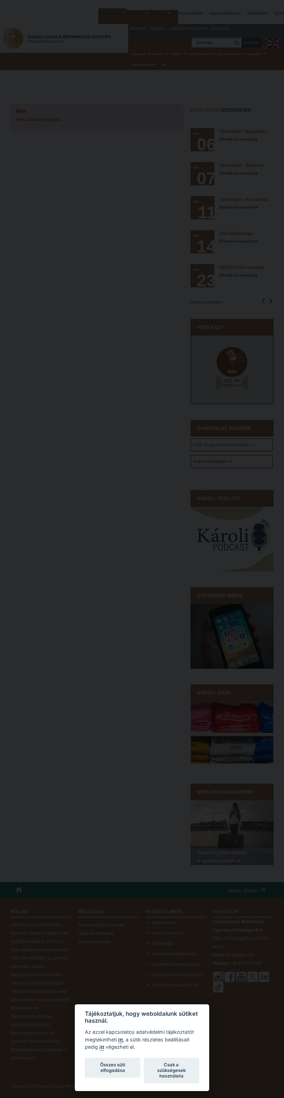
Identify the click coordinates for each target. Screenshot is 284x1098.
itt (120, 1040)
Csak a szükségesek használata (171, 1070)
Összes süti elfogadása (112, 1067)
